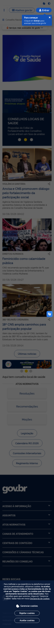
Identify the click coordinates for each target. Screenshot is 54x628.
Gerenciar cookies (29, 605)
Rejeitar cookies (27, 613)
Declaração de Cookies (40, 598)
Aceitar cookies (27, 620)
